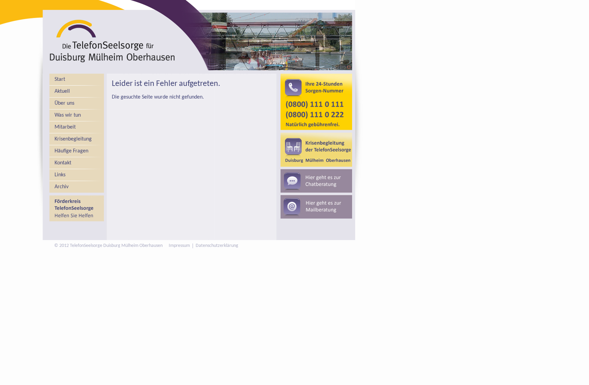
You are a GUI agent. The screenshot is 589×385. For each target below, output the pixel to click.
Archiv (62, 187)
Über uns (64, 103)
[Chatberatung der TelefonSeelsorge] (316, 181)
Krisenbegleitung (73, 139)
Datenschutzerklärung (217, 245)
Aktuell (62, 91)
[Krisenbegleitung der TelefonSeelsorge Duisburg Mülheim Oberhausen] (316, 150)
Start (60, 79)
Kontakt (63, 163)
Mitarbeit (65, 127)
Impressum (179, 245)
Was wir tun (68, 115)
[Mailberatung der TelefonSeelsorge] (316, 207)
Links (60, 175)
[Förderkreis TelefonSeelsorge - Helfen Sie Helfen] (76, 208)
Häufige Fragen (71, 151)
